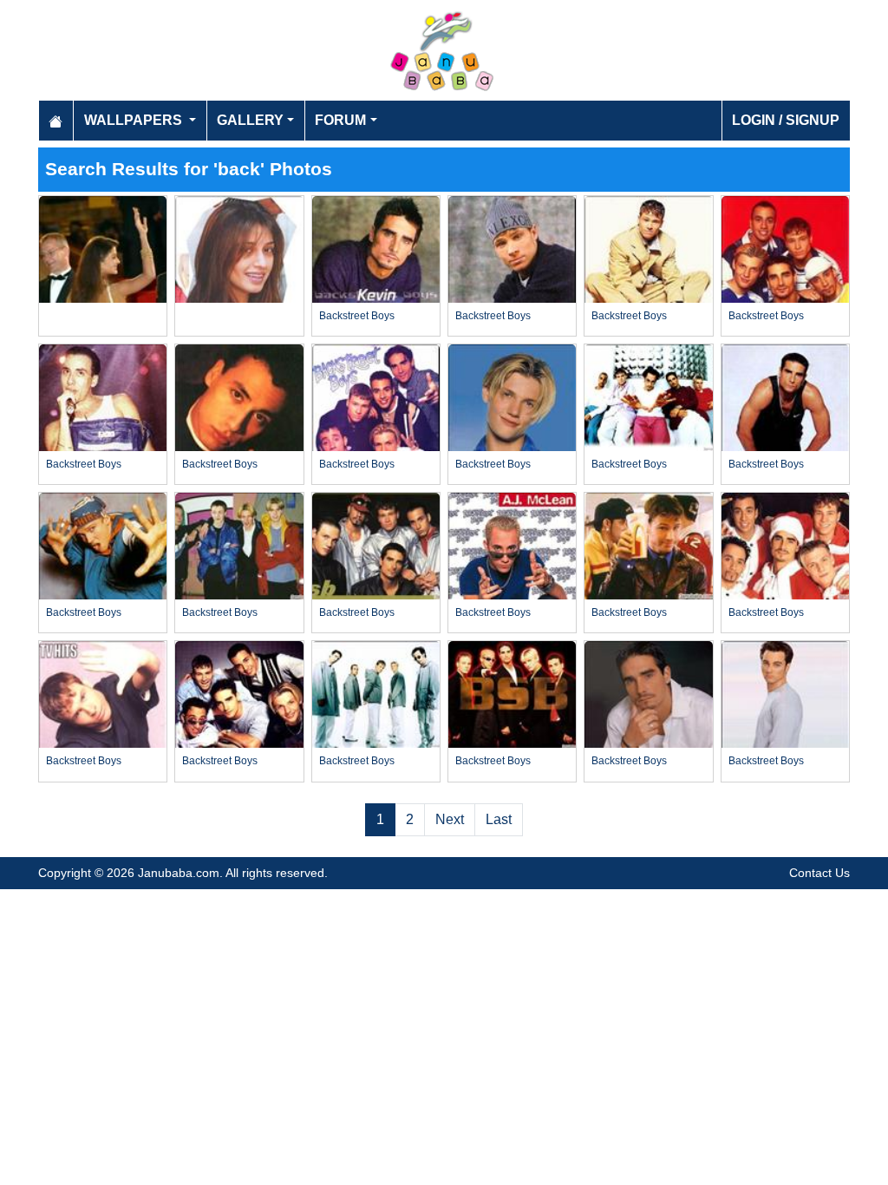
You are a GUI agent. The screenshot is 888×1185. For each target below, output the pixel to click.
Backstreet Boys (357, 316)
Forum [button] (340, 120)
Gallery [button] (250, 120)
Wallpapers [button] (135, 120)
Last (499, 819)
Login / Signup (785, 120)
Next (449, 819)
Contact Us (819, 873)
